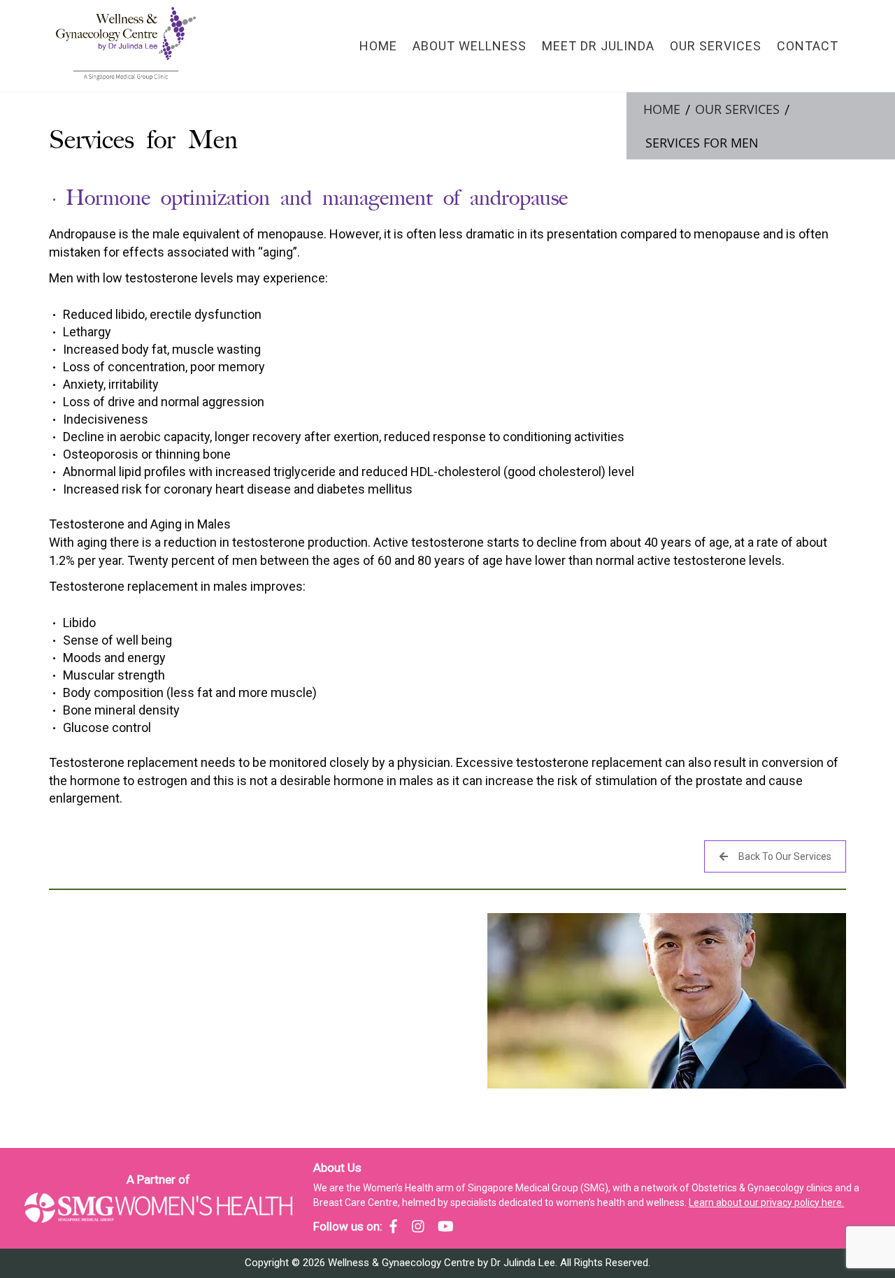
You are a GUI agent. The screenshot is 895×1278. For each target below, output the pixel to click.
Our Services (715, 45)
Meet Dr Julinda (598, 45)
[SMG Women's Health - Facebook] (393, 1226)
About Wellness (470, 45)
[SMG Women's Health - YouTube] (446, 1226)
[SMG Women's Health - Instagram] (418, 1226)
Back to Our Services (784, 856)
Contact (807, 45)
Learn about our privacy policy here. (766, 1202)
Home (378, 45)
